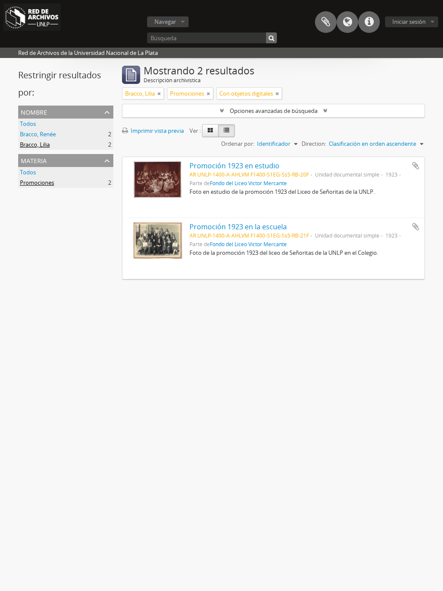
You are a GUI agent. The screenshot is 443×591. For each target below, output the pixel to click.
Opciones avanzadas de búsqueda (273, 111)
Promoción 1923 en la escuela (238, 226)
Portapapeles (326, 22)
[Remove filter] (159, 93)
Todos (28, 124)
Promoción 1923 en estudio (234, 165)
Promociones (37, 182)
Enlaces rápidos (369, 22)
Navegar (165, 22)
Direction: (314, 144)
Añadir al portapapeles (415, 165)
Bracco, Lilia (35, 144)
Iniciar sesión (409, 22)
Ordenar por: (237, 144)
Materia (34, 160)
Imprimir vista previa (156, 131)
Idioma (347, 22)
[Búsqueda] (271, 37)
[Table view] (226, 130)
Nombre (34, 111)
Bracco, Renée (38, 134)
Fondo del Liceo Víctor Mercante (248, 183)
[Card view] (210, 130)
